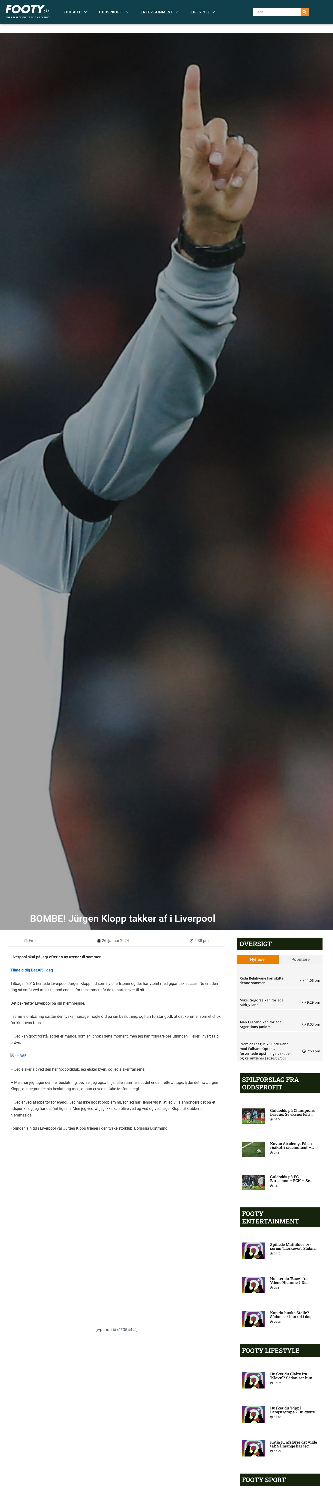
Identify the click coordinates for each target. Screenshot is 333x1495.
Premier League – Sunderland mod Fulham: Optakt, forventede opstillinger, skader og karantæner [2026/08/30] (265, 1051)
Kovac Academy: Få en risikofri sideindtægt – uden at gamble (291, 1147)
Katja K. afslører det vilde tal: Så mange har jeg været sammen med (293, 1445)
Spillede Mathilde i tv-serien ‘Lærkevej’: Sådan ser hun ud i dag (292, 1248)
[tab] (258, 959)
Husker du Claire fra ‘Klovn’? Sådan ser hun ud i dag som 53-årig (291, 1377)
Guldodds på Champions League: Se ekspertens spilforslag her (292, 1114)
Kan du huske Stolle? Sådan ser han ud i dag (291, 1314)
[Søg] (305, 12)
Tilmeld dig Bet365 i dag (32, 970)
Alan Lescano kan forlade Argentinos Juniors (261, 1024)
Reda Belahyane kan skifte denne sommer (262, 980)
